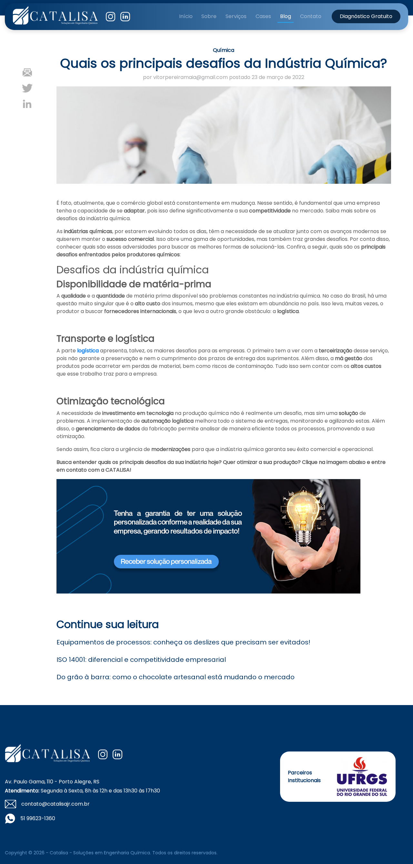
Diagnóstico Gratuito (366, 16)
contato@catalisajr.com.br (55, 804)
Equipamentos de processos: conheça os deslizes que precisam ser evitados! (183, 642)
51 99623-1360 (37, 818)
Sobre (209, 16)
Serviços (236, 16)
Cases (263, 16)
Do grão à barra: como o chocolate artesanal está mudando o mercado (175, 677)
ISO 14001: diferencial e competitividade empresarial (141, 659)
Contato (310, 16)
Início (186, 16)
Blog (285, 16)
